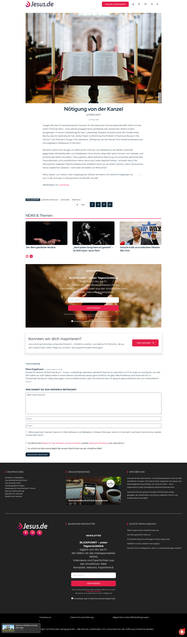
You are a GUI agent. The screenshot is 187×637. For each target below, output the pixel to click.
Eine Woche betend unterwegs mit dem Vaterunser (148, 539)
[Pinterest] (104, 204)
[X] (152, 4)
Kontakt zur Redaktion (14, 478)
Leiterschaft (93, 114)
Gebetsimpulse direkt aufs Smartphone (88, 500)
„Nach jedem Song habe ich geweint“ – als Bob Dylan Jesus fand (93, 249)
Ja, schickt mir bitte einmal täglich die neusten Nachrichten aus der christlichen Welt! (64, 448)
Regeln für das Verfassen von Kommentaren (61, 443)
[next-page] (31, 256)
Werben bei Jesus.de (13, 496)
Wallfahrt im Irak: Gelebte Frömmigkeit (143, 544)
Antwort (28, 382)
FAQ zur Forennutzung (14, 491)
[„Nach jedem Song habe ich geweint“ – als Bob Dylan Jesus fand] (93, 233)
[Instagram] (145, 4)
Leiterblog (64, 185)
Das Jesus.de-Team (13, 483)
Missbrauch (76, 200)
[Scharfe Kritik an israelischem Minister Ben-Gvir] (140, 233)
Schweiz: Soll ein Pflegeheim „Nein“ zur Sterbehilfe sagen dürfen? (154, 548)
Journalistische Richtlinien (16, 480)
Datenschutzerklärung (99, 443)
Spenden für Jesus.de (14, 494)
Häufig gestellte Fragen (15, 486)
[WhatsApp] (109, 204)
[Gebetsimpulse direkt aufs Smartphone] (93, 494)
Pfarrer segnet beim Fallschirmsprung (143, 530)
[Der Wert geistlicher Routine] (46, 233)
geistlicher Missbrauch (50, 200)
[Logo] (32, 525)
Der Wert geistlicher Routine (40, 247)
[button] (133, 4)
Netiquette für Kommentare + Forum (20, 488)
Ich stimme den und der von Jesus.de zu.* (76, 443)
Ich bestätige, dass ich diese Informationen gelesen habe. (94, 321)
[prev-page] (27, 256)
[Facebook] (139, 4)
